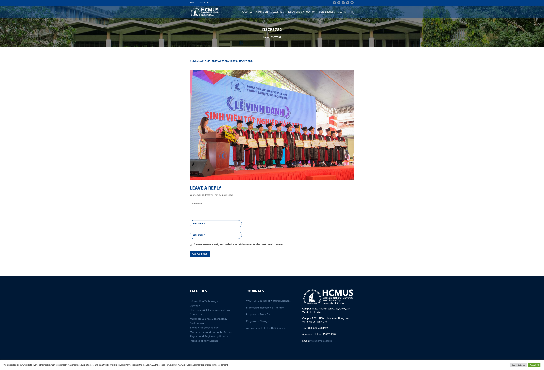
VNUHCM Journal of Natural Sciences (268, 301)
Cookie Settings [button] (518, 365)
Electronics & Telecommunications (210, 310)
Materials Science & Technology (208, 319)
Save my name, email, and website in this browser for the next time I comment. (239, 244)
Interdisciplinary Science (204, 341)
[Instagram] (343, 2)
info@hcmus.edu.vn (320, 341)
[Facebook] (334, 2)
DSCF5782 (245, 61)
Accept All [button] (534, 365)
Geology (195, 306)
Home (266, 37)
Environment (197, 323)
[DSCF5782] (272, 125)
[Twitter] (347, 2)
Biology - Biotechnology (204, 327)
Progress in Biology (257, 321)
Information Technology (204, 301)
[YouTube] (352, 2)
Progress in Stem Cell (258, 314)
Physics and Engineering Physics (209, 336)
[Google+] (338, 2)
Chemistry (196, 314)
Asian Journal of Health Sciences (265, 328)
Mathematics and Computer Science (211, 332)
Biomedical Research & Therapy (265, 307)
